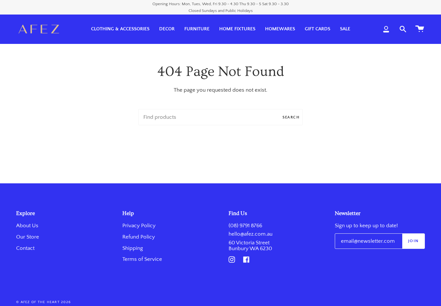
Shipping (132, 248)
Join (413, 241)
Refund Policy (138, 237)
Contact (25, 248)
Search (291, 117)
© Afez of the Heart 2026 (43, 302)
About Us (27, 226)
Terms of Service (142, 259)
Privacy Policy (139, 226)
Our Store (27, 237)
